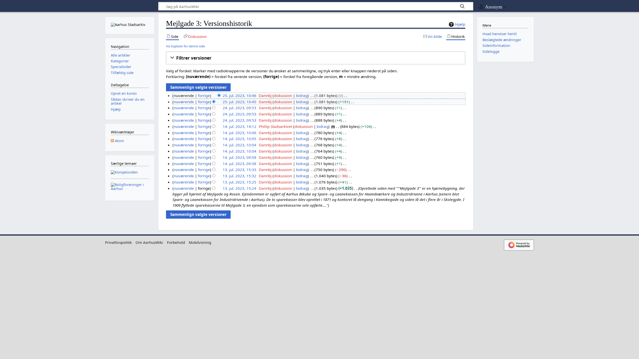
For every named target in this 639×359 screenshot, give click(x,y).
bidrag (302, 95)
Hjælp (460, 24)
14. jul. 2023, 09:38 (239, 163)
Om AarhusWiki (149, 242)
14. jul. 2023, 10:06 (239, 132)
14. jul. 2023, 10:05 (239, 138)
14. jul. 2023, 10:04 (239, 144)
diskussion (283, 95)
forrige (204, 95)
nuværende (184, 101)
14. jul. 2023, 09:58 (239, 157)
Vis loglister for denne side (185, 46)
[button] (315, 58)
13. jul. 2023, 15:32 (239, 175)
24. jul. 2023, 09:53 (239, 107)
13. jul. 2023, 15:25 (239, 182)
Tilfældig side (122, 72)
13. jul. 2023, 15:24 (239, 188)
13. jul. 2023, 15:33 (239, 169)
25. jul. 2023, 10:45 (239, 101)
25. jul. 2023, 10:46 (239, 95)
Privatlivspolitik (118, 242)
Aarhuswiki (129, 6)
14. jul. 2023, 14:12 (239, 126)
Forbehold (176, 242)
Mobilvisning (200, 242)
